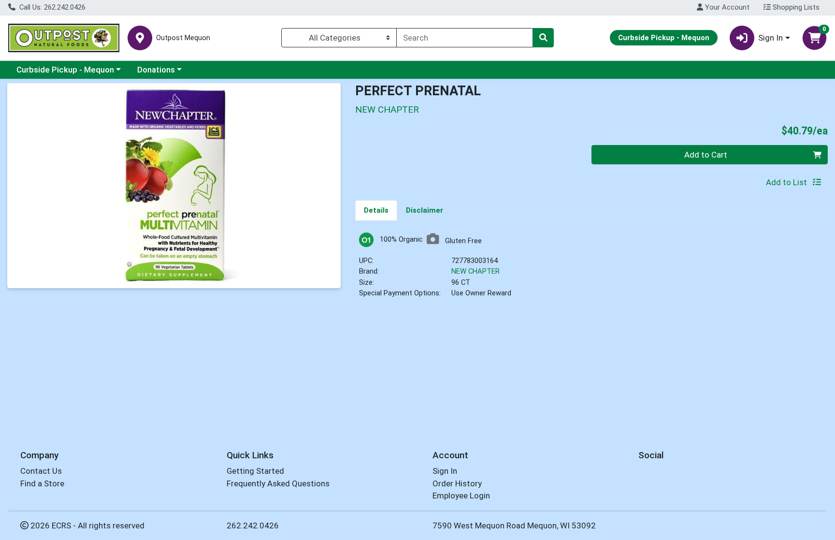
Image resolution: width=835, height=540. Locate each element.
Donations (156, 69)
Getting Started (255, 471)
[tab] (376, 209)
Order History (457, 483)
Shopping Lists (795, 7)
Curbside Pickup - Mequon (65, 69)
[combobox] (464, 37)
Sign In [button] (770, 38)
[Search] (543, 37)
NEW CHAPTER (475, 271)
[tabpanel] (591, 269)
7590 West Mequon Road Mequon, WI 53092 (514, 525)
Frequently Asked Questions (278, 483)
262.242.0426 (253, 525)
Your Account (726, 7)
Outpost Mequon (183, 38)
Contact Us (41, 471)
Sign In (444, 471)
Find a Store (42, 483)
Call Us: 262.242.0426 (51, 7)
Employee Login (461, 495)
